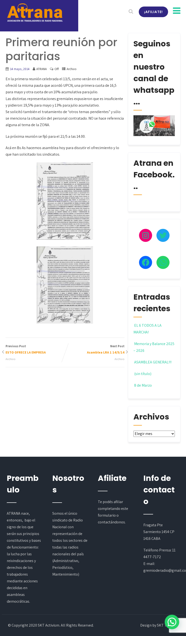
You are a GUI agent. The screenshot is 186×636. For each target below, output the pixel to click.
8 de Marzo (143, 385)
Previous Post (26, 349)
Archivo (72, 69)
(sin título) (142, 373)
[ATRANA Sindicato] (35, 12)
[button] (172, 622)
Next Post (105, 349)
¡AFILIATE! (153, 11)
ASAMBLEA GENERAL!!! (152, 362)
